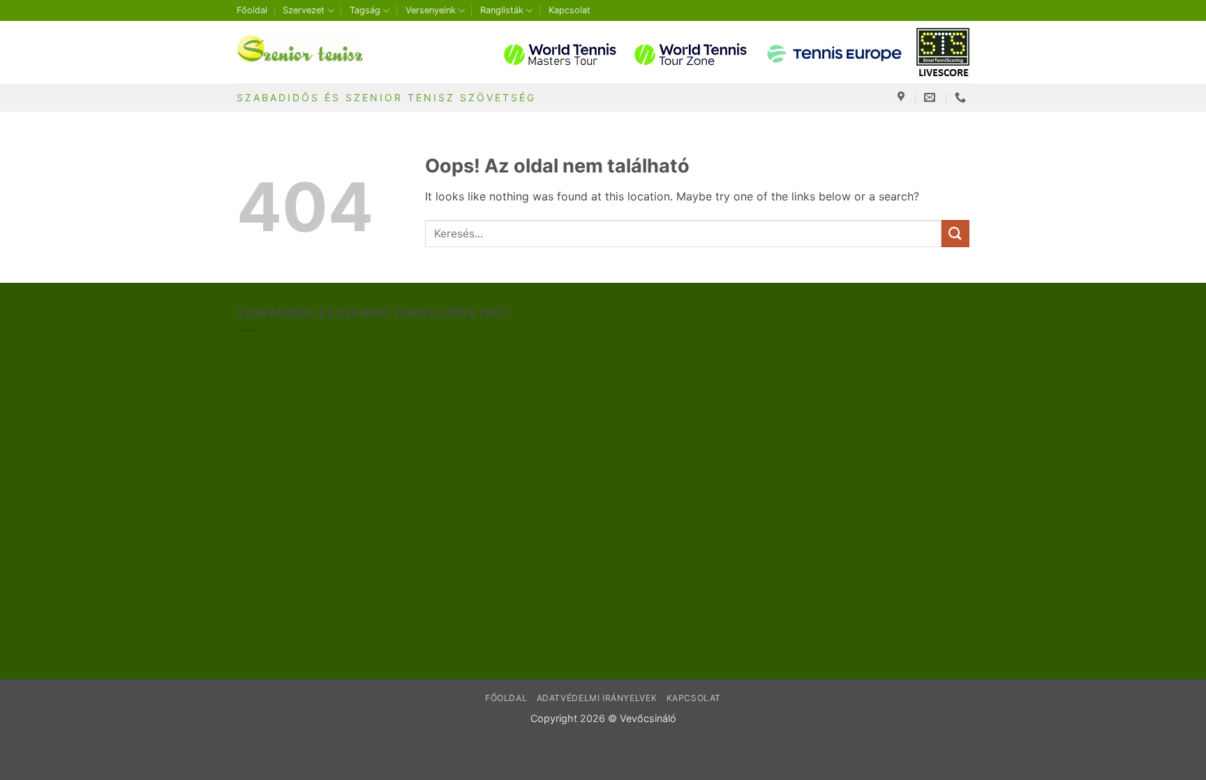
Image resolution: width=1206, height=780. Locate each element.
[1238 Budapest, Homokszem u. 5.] (903, 97)
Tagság (365, 10)
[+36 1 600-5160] (962, 97)
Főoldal (252, 10)
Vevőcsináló (648, 718)
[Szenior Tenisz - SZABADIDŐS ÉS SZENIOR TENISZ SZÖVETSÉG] (306, 52)
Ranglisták (501, 10)
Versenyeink (430, 10)
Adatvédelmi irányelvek (597, 698)
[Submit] (955, 233)
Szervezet (304, 10)
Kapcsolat (569, 10)
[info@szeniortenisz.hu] (931, 97)
